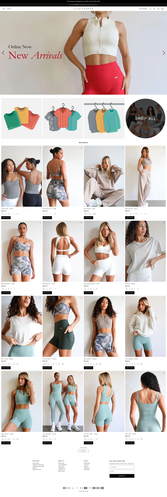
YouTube (86, 464)
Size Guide (36, 463)
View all (83, 450)
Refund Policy (37, 469)
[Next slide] (164, 53)
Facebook (87, 469)
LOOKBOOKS (61, 467)
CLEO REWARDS (143, 8)
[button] (150, 9)
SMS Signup (61, 471)
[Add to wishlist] (40, 148)
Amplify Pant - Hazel (131, 208)
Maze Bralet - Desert (90, 358)
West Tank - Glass (130, 433)
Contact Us (61, 469)
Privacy (35, 467)
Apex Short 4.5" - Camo (49, 208)
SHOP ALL (127, 100)
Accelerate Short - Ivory (92, 283)
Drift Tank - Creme (7, 358)
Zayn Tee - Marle (130, 283)
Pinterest (87, 467)
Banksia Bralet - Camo (8, 283)
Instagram (87, 463)
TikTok (86, 466)
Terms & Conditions (38, 466)
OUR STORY (61, 463)
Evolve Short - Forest (50, 358)
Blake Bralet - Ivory (49, 283)
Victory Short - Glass (91, 433)
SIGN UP (122, 476)
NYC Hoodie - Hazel (89, 208)
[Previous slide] (3, 53)
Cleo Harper (85, 491)
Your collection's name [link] (9, 100)
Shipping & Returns (38, 464)
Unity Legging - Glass (49, 433)
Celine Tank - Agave (7, 208)
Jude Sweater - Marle (131, 358)
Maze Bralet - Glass (7, 433)
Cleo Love (61, 466)
